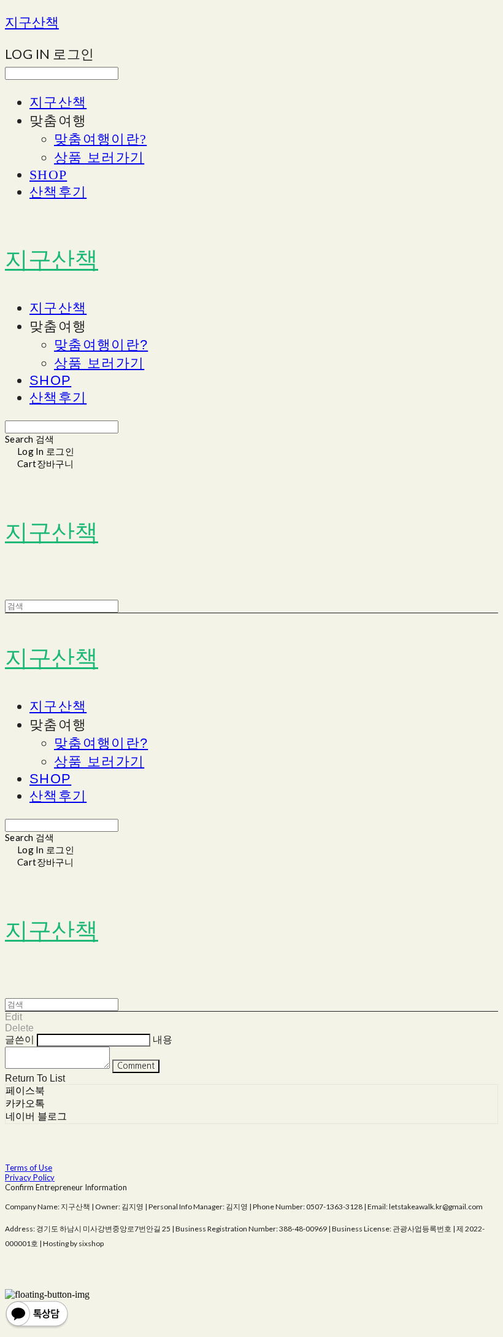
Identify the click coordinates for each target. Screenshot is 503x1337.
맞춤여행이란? (100, 139)
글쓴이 (19, 1039)
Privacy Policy (30, 1177)
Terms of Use (28, 1167)
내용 (162, 1039)
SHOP (48, 174)
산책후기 (57, 192)
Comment (136, 1066)
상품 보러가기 (99, 157)
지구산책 (57, 102)
